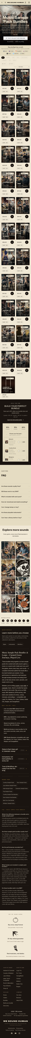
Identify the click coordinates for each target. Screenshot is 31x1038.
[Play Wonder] (12, 242)
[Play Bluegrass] (19, 460)
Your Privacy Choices (20, 1030)
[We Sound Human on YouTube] (15, 1033)
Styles (4, 644)
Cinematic (4, 60)
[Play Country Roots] (19, 451)
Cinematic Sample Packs (22, 788)
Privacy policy (19, 1028)
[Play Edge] (12, 344)
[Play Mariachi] (19, 442)
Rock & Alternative (8, 983)
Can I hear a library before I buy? (11, 517)
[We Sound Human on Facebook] (12, 1033)
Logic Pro (19, 970)
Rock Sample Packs (22, 782)
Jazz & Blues (24, 57)
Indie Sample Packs (8, 788)
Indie (13, 57)
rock (21, 685)
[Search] (5, 2)
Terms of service (10, 1030)
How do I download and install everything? (14, 502)
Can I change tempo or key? (10, 507)
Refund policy (11, 1028)
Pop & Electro (7, 985)
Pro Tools (19, 973)
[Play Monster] (12, 293)
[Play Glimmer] (26, 319)
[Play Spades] (26, 165)
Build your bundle (8, 1003)
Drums (5, 995)
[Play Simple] (26, 267)
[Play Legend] (12, 216)
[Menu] (2, 2)
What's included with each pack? (11, 496)
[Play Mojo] (26, 139)
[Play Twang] (12, 88)
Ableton (18, 981)
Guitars (5, 997)
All (3, 57)
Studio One (19, 984)
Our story (18, 995)
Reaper (18, 986)
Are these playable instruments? (11, 512)
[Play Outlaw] (12, 139)
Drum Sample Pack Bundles (10, 797)
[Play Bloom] (26, 370)
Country (8, 57)
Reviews (18, 997)
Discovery (6, 1005)
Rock (18, 57)
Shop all (5, 988)
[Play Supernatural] (12, 191)
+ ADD (23, 450)
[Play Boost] (26, 344)
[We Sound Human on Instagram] (19, 1033)
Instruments (12, 644)
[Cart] (29, 2)
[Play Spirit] (26, 114)
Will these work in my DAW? (10, 491)
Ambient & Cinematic (8, 970)
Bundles (5, 1000)
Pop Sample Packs (7, 791)
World (14, 60)
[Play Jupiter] (12, 319)
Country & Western (8, 973)
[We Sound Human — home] (15, 1021)
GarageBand (19, 975)
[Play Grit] (26, 216)
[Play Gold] (26, 88)
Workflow (20, 644)
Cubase (18, 978)
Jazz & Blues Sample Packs (10, 785)
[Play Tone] (26, 242)
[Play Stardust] (12, 267)
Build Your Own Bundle (8, 800)
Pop (10, 60)
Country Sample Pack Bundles (10, 794)
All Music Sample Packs (9, 803)
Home (7, 9)
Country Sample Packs (8, 782)
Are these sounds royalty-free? (11, 486)
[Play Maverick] (26, 293)
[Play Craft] (12, 165)
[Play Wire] (26, 191)
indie (24, 685)
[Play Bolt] (12, 370)
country (17, 685)
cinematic (5, 688)
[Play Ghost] (12, 114)
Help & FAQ (19, 1000)
